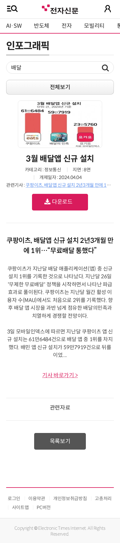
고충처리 (103, 498)
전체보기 (60, 87)
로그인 (14, 498)
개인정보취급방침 (70, 498)
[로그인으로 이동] (108, 8)
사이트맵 (20, 507)
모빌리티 (94, 25)
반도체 (41, 25)
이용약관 (36, 498)
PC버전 (44, 507)
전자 (67, 25)
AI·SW (14, 25)
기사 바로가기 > (60, 375)
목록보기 (60, 441)
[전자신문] (60, 8)
